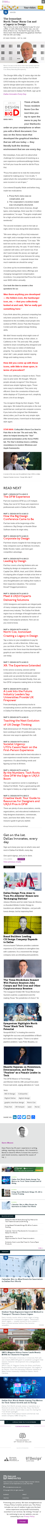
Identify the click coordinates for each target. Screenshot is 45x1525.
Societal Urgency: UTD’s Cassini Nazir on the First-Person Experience (20, 747)
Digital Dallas (10, 1098)
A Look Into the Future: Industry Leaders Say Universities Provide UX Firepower (18, 696)
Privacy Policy (29, 1517)
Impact (24, 1494)
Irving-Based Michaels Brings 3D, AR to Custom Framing (21, 1226)
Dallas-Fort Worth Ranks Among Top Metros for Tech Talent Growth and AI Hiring (26, 1181)
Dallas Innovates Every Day (14, 94)
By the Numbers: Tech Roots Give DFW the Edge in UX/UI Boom (21, 776)
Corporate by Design (16, 538)
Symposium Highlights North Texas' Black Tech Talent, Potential (20, 1027)
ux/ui (30, 1107)
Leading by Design (14, 561)
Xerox (37, 1107)
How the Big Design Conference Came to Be (18, 518)
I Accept (23, 1522)
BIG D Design (10, 1094)
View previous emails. (12, 862)
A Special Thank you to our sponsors (24, 1422)
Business (6, 1494)
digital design (24, 1098)
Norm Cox (31, 1102)
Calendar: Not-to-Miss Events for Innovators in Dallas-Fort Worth (21, 1232)
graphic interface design (14, 1102)
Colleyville (22, 1094)
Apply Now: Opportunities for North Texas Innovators (19, 1237)
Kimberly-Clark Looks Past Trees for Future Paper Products (22, 1243)
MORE (40, 1248)
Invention (25, 1498)
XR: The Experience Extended (22, 665)
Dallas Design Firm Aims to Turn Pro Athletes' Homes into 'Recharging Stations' (21, 896)
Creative (6, 1498)
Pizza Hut (8, 1107)
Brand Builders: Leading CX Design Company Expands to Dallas (20, 940)
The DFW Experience (16, 497)
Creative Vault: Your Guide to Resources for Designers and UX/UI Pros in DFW (21, 801)
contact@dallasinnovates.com (13, 1487)
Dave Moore (11, 38)
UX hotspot (19, 1107)
